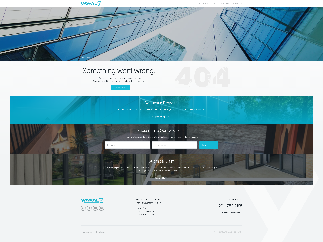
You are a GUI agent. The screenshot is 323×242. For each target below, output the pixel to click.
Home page (120, 87)
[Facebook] (89, 208)
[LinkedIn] (83, 208)
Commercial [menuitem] (87, 232)
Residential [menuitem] (100, 232)
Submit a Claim (160, 178)
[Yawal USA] (91, 3)
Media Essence (236, 232)
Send (204, 145)
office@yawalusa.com (232, 212)
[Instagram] (101, 208)
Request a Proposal (160, 117)
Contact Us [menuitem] (237, 3)
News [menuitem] (214, 3)
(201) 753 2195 (229, 205)
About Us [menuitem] (224, 3)
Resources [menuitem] (203, 3)
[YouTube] (95, 208)
